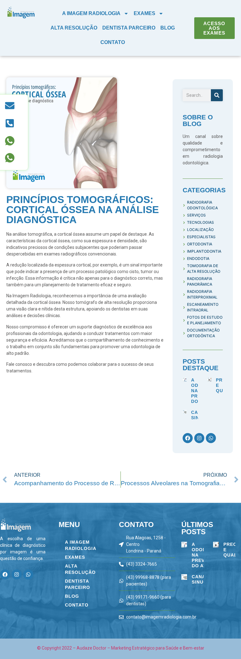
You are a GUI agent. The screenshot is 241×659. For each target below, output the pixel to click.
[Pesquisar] (217, 95)
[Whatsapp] (211, 438)
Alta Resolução (74, 27)
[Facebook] (188, 438)
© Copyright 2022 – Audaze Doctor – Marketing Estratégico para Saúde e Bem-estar (120, 648)
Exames (144, 13)
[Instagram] (199, 438)
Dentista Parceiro (128, 27)
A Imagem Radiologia (91, 13)
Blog (167, 27)
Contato (112, 42)
